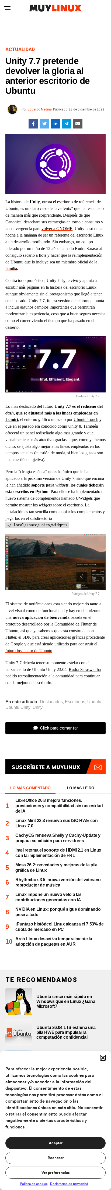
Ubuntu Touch (86, 419)
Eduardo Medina (40, 109)
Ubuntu (94, 702)
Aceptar (56, 1143)
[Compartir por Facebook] (33, 123)
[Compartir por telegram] (66, 123)
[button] (103, 1057)
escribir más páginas (22, 287)
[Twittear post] (44, 123)
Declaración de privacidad (69, 1183)
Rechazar (56, 1158)
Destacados (51, 702)
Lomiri (11, 419)
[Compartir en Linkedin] (55, 123)
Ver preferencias (55, 1173)
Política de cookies (33, 1183)
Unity (38, 707)
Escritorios (75, 702)
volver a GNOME (56, 228)
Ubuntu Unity (17, 707)
